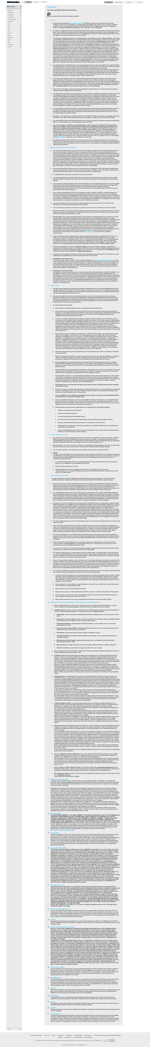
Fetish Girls (14, 44)
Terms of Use (61, 1035)
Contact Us (46, 1035)
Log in (139, 2)
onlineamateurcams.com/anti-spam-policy (62, 830)
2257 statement (62, 137)
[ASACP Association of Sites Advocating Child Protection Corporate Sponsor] (112, 1040)
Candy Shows (14, 17)
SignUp (129, 2)
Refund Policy (88, 1035)
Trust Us (53, 1035)
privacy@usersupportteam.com (105, 767)
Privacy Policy (89, 231)
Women (28, 2)
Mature (14, 39)
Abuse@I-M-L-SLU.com (64, 775)
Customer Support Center (36, 1035)
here (117, 47)
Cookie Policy (68, 1037)
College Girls (14, 12)
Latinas (14, 33)
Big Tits (14, 35)
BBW (14, 42)
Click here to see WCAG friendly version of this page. (62, 10)
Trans (44, 2)
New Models (14, 14)
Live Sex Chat (109, 2)
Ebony (14, 28)
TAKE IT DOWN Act (88, 1037)
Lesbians (14, 46)
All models (14, 10)
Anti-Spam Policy (79, 1035)
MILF (14, 30)
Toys (14, 24)
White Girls (14, 37)
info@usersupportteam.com (84, 251)
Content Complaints (77, 1037)
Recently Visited (118, 2)
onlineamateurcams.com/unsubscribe (104, 260)
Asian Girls (14, 21)
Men (36, 2)
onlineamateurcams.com (77, 23)
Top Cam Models (12, 19)
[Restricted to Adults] (106, 1040)
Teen (14, 26)
